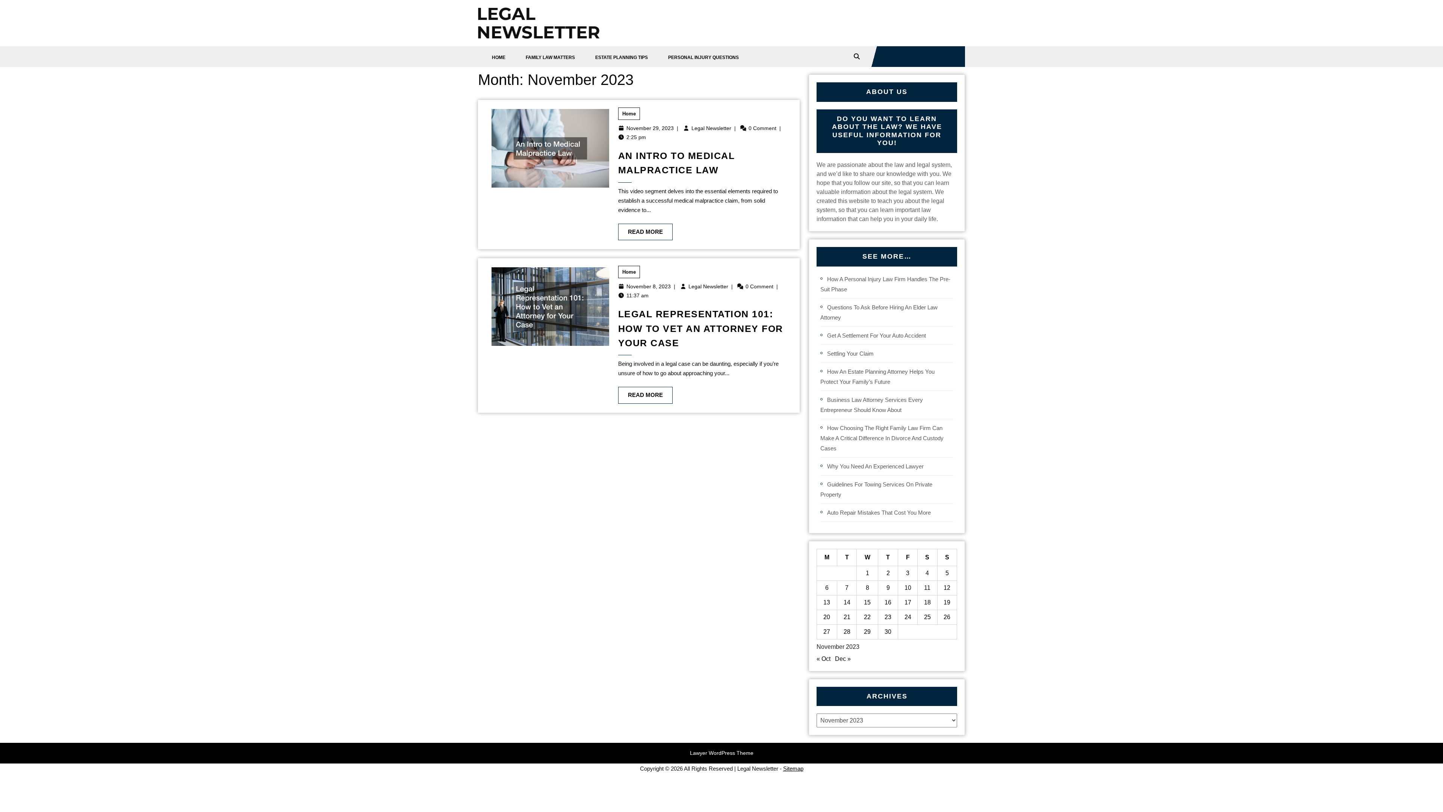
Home (498, 57)
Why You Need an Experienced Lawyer (875, 466)
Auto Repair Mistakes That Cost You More (879, 512)
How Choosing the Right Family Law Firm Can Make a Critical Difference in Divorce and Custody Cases (882, 438)
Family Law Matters (550, 57)
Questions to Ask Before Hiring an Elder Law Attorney (879, 312)
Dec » (843, 659)
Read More (640, 229)
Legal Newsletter (711, 128)
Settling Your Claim (850, 353)
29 (867, 632)
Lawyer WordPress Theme (721, 753)
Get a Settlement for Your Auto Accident (876, 335)
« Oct (823, 659)
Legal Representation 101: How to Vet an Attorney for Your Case (700, 328)
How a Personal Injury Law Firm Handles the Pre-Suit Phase (885, 284)
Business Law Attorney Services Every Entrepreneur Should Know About (871, 405)
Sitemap (793, 768)
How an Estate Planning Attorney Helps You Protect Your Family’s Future (877, 376)
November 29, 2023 (650, 128)
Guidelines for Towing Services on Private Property (876, 489)
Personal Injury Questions (703, 57)
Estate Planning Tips (621, 57)
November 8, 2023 (648, 286)
